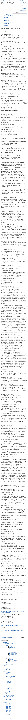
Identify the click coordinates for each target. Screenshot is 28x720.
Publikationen (9, 682)
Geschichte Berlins (9, 16)
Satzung (8, 691)
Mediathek (8, 681)
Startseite (6, 14)
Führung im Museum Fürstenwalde (8, 619)
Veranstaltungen (9, 677)
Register (8, 700)
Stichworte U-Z (12, 649)
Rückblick (11, 680)
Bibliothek (6, 20)
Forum (6, 17)
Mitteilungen (11, 684)
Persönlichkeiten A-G (13, 652)
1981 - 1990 (8, 707)
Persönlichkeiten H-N (13, 653)
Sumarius (8, 662)
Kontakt (6, 25)
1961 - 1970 (8, 710)
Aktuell (7, 668)
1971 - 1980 (8, 708)
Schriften (11, 683)
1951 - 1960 (8, 711)
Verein (6, 19)
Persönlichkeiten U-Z (13, 655)
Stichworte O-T (12, 648)
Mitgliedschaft (9, 688)
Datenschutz (4, 637)
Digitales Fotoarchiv (13, 661)
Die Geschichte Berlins (7, 0)
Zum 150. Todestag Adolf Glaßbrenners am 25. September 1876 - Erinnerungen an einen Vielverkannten (13, 624)
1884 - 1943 (8, 699)
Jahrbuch (6, 23)
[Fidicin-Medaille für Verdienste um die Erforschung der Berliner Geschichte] (23, 5)
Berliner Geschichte (13, 685)
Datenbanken (9, 658)
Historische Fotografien (13, 660)
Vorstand (8, 689)
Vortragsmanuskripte (10, 695)
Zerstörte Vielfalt (9, 664)
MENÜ (4, 11)
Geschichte (8, 672)
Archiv (10, 718)
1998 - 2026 (8, 698)
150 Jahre (8, 673)
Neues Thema (9, 669)
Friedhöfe (11, 659)
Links (7, 656)
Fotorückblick (11, 675)
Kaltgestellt (3, 605)
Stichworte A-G (12, 646)
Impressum (12, 637)
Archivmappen (9, 693)
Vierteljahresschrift (9, 22)
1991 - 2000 (8, 706)
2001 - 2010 (8, 704)
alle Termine (23, 634)
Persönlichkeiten (9, 651)
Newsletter (8, 717)
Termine (10, 678)
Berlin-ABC (8, 645)
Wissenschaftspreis (10, 676)
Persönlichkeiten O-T (13, 654)
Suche (7, 667)
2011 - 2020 (8, 703)
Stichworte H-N (12, 647)
